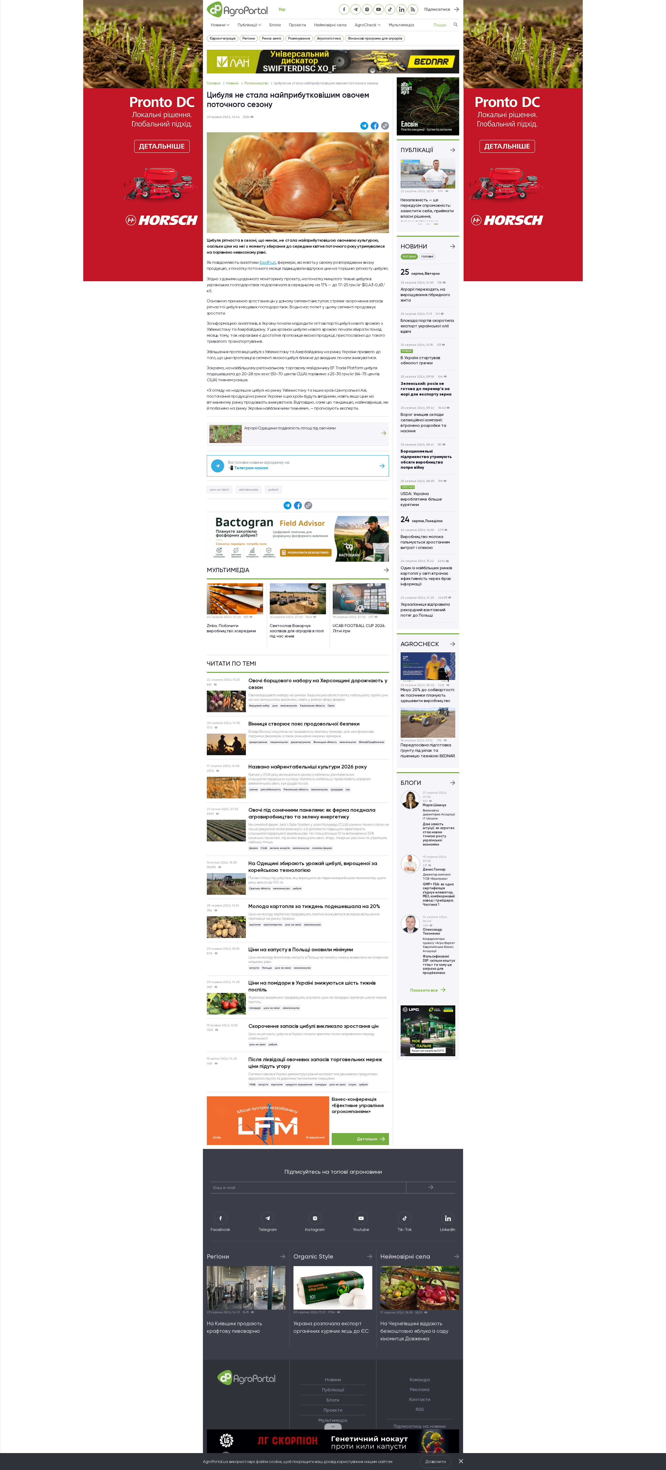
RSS (420, 1409)
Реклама (420, 1389)
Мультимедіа (401, 24)
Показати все (424, 990)
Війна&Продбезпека (371, 742)
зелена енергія (280, 848)
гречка (253, 789)
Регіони (248, 38)
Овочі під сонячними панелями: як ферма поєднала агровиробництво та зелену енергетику (311, 813)
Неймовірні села (330, 24)
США (264, 848)
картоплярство (273, 924)
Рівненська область (296, 789)
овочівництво (248, 489)
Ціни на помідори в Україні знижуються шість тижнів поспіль (312, 986)
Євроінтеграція (222, 38)
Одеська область (259, 888)
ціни (275, 705)
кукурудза (337, 789)
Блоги (275, 24)
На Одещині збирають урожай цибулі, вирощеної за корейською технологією (312, 866)
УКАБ (252, 1084)
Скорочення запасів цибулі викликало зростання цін (313, 1026)
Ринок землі (271, 38)
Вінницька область (325, 742)
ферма (253, 848)
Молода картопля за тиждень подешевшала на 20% (314, 906)
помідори (255, 1007)
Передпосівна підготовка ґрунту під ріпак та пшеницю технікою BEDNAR (428, 750)
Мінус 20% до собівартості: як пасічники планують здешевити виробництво (428, 695)
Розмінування (299, 38)
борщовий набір (259, 705)
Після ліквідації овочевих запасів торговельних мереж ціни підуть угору (315, 1062)
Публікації (333, 1389)
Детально (367, 1138)
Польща (267, 967)
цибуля (273, 489)
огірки (352, 1084)
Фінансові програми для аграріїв (375, 38)
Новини (232, 83)
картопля (255, 924)
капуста (254, 967)
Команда (420, 1379)
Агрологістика (329, 38)
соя (348, 789)
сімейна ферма (322, 848)
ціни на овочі (219, 489)
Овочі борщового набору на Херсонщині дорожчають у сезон (317, 683)
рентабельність (271, 789)
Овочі (331, 705)
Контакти (419, 1399)
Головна (214, 83)
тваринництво (279, 742)
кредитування (258, 742)
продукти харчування (298, 1084)
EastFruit (268, 262)
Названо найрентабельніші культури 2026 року (307, 767)
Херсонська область (312, 705)
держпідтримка (301, 742)
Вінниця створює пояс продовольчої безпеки (304, 724)
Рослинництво (257, 83)
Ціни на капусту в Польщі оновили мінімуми (300, 949)
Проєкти (297, 24)
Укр (281, 9)
